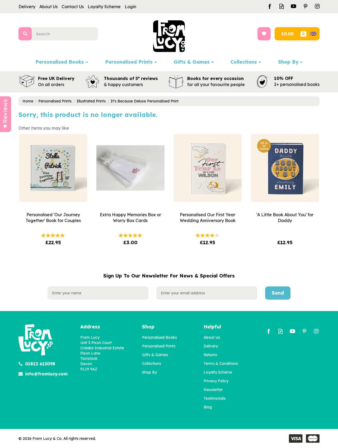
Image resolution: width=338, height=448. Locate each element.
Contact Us (73, 6)
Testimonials (215, 398)
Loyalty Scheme (218, 372)
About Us (212, 337)
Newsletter (213, 389)
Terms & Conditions (221, 363)
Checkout (287, 33)
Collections (151, 363)
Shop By (149, 372)
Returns (210, 354)
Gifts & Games (155, 354)
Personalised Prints (158, 346)
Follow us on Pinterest (305, 6)
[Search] (25, 33)
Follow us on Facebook (269, 6)
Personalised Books (159, 337)
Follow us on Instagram (317, 6)
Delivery (211, 346)
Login (130, 6)
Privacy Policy (216, 381)
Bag (309, 33)
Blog (208, 407)
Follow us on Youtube (293, 6)
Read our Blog (281, 6)
